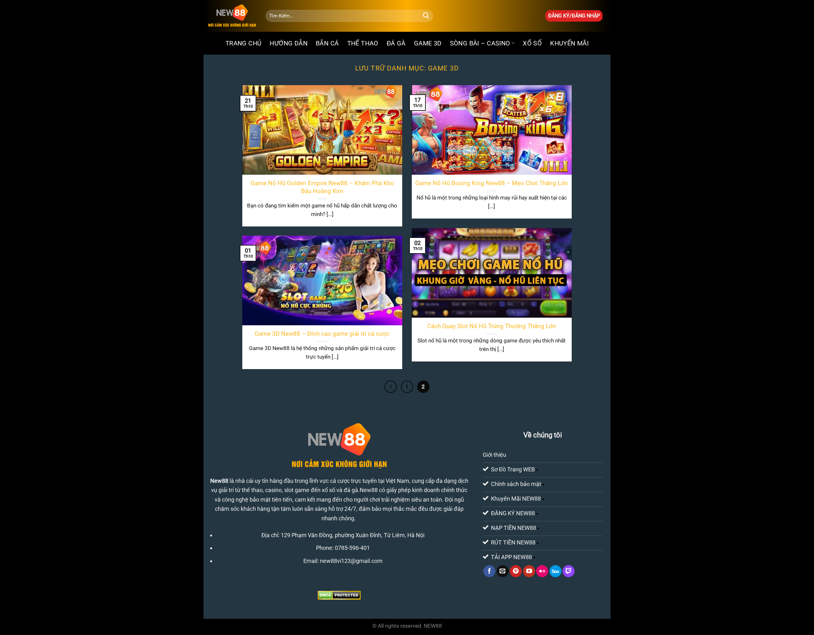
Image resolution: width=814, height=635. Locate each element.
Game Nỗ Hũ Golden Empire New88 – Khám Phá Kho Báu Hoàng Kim (322, 187)
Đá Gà (396, 43)
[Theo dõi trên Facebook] (489, 571)
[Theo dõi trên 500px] (555, 571)
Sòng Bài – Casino (480, 43)
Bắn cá (327, 43)
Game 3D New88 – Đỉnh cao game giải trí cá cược (322, 333)
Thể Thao (362, 43)
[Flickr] (542, 571)
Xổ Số (532, 43)
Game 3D (428, 43)
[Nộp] (426, 16)
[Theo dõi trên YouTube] (529, 571)
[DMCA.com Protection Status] (339, 594)
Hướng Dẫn (288, 43)
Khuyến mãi (569, 43)
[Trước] (390, 387)
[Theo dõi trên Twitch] (568, 571)
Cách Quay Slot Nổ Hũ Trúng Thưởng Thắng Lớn (491, 326)
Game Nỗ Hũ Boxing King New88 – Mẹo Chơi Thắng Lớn (491, 183)
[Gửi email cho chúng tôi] (503, 571)
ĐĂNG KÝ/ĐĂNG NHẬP (574, 16)
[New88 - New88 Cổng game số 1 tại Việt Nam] (232, 15)
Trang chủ (243, 43)
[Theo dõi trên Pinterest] (516, 571)
